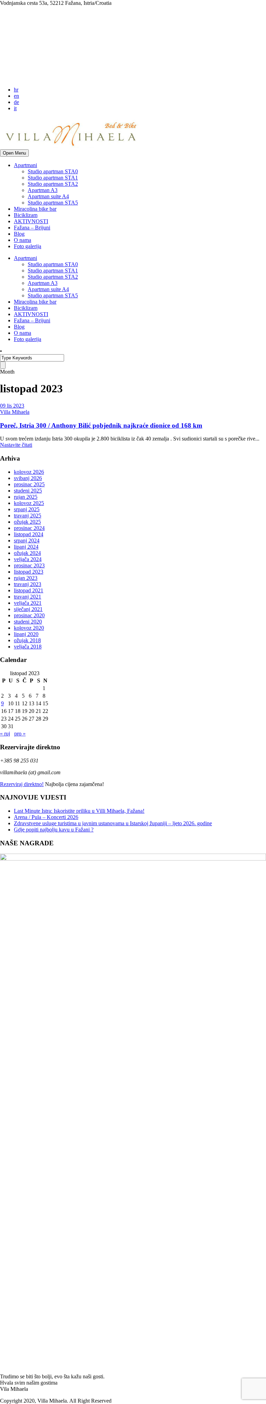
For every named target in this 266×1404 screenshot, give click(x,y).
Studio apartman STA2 (53, 184)
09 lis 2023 (12, 406)
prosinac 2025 (29, 484)
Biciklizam (25, 215)
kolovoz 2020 (29, 628)
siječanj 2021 (28, 609)
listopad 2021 (28, 590)
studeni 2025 (28, 491)
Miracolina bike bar (35, 209)
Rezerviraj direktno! (22, 784)
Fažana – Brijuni (32, 227)
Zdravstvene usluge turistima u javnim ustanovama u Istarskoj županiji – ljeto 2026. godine (113, 823)
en (16, 96)
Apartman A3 (42, 190)
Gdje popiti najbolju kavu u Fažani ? (54, 829)
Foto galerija (27, 246)
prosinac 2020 (29, 615)
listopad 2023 (28, 572)
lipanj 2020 (26, 634)
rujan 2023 (25, 578)
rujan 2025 (25, 497)
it (15, 108)
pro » (20, 733)
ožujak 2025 (27, 522)
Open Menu (14, 153)
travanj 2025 (27, 515)
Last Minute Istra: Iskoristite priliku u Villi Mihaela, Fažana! (79, 811)
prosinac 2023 (29, 565)
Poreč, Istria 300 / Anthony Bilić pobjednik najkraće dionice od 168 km (101, 425)
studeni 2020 (28, 622)
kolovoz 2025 (29, 503)
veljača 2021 (28, 603)
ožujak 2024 (27, 553)
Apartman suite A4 (48, 196)
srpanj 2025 (26, 509)
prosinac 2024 (29, 528)
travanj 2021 (27, 597)
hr (16, 90)
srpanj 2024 (26, 540)
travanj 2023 (27, 584)
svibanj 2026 (28, 478)
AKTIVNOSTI (31, 221)
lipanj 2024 (26, 547)
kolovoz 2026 (29, 472)
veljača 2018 (28, 646)
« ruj (5, 733)
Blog (19, 234)
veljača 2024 (28, 559)
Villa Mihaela (14, 412)
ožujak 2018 (27, 640)
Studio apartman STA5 (53, 203)
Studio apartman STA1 (53, 178)
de (16, 102)
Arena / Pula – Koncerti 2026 (46, 817)
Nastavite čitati (16, 445)
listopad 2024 (28, 534)
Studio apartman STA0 (53, 171)
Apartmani (25, 165)
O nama (22, 240)
